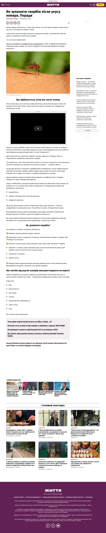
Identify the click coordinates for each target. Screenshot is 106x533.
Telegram (27, 345)
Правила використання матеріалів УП (53, 497)
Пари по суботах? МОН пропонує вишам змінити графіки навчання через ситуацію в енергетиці (85, 109)
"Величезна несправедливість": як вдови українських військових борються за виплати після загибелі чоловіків (84, 433)
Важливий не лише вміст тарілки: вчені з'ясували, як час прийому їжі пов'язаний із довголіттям (20, 432)
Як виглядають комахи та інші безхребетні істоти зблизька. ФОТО (33, 330)
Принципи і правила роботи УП (75, 497)
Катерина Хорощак (12, 19)
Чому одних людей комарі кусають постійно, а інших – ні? (30, 322)
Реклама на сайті (19, 497)
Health (53, 44)
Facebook (37, 345)
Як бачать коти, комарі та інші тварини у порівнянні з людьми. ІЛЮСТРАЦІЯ (36, 326)
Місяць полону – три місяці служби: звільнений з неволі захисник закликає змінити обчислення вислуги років (86, 84)
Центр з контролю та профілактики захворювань (24, 44)
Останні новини (83, 78)
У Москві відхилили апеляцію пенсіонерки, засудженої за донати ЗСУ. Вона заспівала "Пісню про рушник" (53, 433)
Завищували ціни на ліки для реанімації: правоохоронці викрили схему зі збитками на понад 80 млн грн (86, 93)
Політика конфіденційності (33, 497)
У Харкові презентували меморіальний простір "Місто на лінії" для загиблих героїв (86, 125)
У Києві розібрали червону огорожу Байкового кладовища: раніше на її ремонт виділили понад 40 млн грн (20, 463)
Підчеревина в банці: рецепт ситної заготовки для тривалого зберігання (86, 118)
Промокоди (88, 497)
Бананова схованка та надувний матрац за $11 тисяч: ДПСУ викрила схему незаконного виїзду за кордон (53, 464)
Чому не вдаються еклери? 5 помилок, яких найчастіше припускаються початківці (86, 101)
